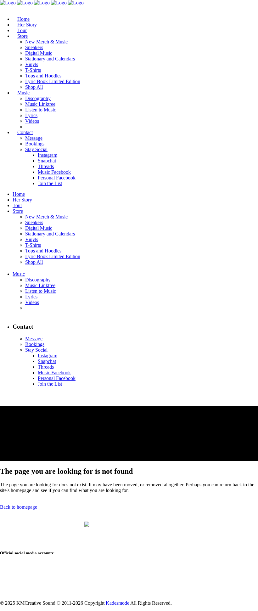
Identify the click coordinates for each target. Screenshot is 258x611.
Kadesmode (117, 603)
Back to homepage (18, 507)
